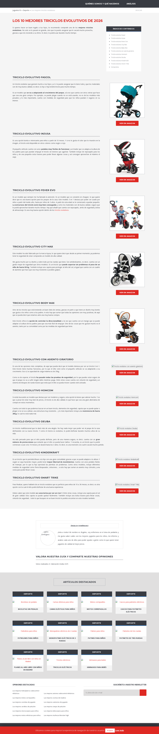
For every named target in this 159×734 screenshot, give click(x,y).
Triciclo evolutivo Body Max (119, 48)
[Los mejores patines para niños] (96, 631)
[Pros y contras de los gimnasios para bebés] (96, 660)
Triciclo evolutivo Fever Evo (119, 41)
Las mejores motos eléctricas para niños (27, 715)
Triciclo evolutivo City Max (119, 45)
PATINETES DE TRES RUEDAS (130, 638)
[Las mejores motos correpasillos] (96, 602)
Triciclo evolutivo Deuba (118, 57)
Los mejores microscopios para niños (26, 711)
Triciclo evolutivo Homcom (119, 54)
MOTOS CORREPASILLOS (97, 609)
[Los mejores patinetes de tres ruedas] (131, 631)
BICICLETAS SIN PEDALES (28, 609)
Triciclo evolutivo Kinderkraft (120, 61)
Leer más (119, 730)
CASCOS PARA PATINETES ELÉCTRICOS (131, 610)
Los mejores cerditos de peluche (24, 707)
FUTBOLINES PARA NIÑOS (28, 638)
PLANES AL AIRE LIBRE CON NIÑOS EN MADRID (28, 668)
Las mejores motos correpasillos (24, 698)
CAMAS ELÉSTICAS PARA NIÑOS (62, 609)
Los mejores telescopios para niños (56, 711)
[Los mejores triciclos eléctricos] (62, 660)
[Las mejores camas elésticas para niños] (62, 602)
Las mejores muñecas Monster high (56, 715)
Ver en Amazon (127, 123)
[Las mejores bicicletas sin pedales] (28, 602)
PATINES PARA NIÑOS (96, 638)
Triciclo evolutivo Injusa (118, 38)
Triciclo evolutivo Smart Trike (120, 64)
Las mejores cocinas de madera (55, 698)
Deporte (26, 10)
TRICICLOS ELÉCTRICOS (62, 667)
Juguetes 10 (25, 4)
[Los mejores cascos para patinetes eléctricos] (131, 602)
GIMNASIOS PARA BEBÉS (96, 667)
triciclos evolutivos (62, 210)
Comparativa (115, 67)
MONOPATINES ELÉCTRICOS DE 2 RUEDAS (62, 639)
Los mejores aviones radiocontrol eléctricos (59, 693)
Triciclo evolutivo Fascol (118, 35)
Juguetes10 (17, 10)
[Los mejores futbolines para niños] (28, 631)
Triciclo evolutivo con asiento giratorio (122, 51)
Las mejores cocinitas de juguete (24, 702)
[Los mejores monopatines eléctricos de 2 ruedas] (62, 631)
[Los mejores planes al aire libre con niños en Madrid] (28, 660)
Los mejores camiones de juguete (56, 702)
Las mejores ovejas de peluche (55, 707)
